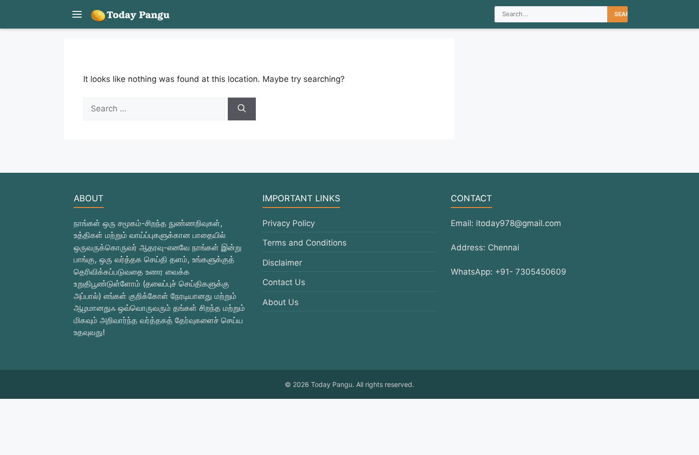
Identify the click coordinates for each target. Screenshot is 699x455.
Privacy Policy (288, 223)
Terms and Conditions (304, 242)
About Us (280, 302)
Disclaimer (282, 262)
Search (626, 14)
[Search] (242, 109)
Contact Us (283, 282)
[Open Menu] (77, 14)
